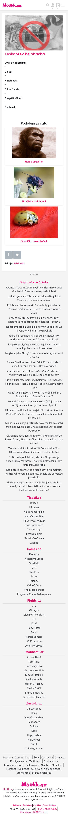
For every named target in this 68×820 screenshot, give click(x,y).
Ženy (36, 757)
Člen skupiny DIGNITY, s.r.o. (34, 812)
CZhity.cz (36, 769)
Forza (34, 576)
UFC (34, 606)
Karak (34, 744)
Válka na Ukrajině (34, 512)
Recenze (34, 554)
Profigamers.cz (18, 761)
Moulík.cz (57, 765)
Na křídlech (34, 740)
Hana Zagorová (34, 666)
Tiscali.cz (34, 498)
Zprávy (19, 757)
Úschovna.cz (32, 765)
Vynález (34, 543)
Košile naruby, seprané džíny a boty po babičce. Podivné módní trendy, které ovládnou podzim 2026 (34, 309)
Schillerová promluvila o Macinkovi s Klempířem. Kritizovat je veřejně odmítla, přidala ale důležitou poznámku (34, 474)
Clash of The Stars (34, 615)
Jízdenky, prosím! (34, 748)
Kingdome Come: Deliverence (34, 594)
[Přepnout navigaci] (52, 5)
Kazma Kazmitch (34, 670)
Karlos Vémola (34, 637)
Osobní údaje (49, 805)
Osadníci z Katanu (34, 717)
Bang (34, 713)
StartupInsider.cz (42, 773)
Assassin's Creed (34, 559)
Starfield (34, 563)
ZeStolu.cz (35, 761)
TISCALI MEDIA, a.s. (46, 809)
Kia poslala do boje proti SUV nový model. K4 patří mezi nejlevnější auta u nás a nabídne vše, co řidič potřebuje (34, 427)
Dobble (34, 726)
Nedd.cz (45, 765)
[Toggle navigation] (62, 5)
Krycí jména (34, 735)
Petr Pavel (34, 662)
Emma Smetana (34, 693)
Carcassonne (34, 708)
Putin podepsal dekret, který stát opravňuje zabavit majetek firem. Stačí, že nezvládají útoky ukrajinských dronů (34, 461)
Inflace (34, 503)
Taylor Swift (34, 688)
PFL (34, 619)
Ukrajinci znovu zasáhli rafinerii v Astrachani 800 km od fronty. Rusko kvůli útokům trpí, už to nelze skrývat (34, 439)
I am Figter (34, 628)
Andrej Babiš (34, 657)
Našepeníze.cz (52, 769)
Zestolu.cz (34, 704)
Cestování (47, 757)
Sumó (34, 632)
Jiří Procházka (34, 641)
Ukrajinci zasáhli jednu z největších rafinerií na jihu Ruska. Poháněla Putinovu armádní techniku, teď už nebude (34, 414)
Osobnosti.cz (34, 652)
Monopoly (34, 722)
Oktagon (34, 610)
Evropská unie (34, 534)
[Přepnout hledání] (47, 5)
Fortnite (34, 581)
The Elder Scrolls (34, 590)
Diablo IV (34, 572)
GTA (34, 568)
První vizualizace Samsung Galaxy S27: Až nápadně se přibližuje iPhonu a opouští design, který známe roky (34, 384)
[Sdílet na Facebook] (9, 254)
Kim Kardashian (34, 675)
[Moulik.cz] (12, 5)
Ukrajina (34, 507)
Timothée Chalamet (34, 697)
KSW (34, 623)
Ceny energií (34, 529)
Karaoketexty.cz (13, 765)
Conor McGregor (34, 646)
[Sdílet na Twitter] (17, 255)
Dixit (34, 731)
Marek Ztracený (34, 684)
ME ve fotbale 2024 (34, 521)
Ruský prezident (34, 525)
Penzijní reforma (34, 538)
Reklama (16, 805)
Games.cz (34, 549)
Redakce (27, 805)
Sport (28, 757)
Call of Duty (34, 585)
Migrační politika (34, 516)
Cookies (37, 805)
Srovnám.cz (23, 773)
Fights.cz (34, 601)
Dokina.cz (23, 769)
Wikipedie (19, 263)
